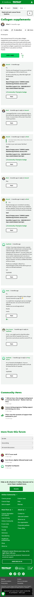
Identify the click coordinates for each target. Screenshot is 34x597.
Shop (3, 543)
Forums (15, 8)
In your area (5, 524)
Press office (21, 528)
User (32, 2)
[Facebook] (10, 573)
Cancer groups (6, 498)
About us (4, 546)
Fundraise (5, 527)
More (5, 2)
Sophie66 (9, 244)
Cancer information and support (7, 514)
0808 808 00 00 (17, 561)
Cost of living (6, 518)
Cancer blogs (6, 501)
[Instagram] (23, 573)
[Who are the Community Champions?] (16, 92)
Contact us (21, 513)
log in (23, 56)
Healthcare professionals (6, 539)
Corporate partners (23, 525)
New (29, 13)
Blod (8, 24)
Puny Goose (9, 329)
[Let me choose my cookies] (3, 594)
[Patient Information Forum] (30, 568)
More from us (7, 510)
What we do (21, 519)
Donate (16, 489)
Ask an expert (6, 504)
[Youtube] (19, 573)
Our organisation (23, 522)
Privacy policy (4, 583)
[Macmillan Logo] (6, 568)
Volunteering (5, 536)
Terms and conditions (6, 581)
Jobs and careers (23, 516)
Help (19, 501)
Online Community (9, 494)
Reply (11, 96)
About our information (22, 581)
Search (8, 8)
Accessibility (20, 583)
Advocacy (5, 533)
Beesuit (8, 64)
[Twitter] (15, 573)
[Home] (17, 2)
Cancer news (22, 498)
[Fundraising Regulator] (19, 568)
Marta (8, 290)
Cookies (19, 579)
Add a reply (10, 55)
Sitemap (20, 504)
